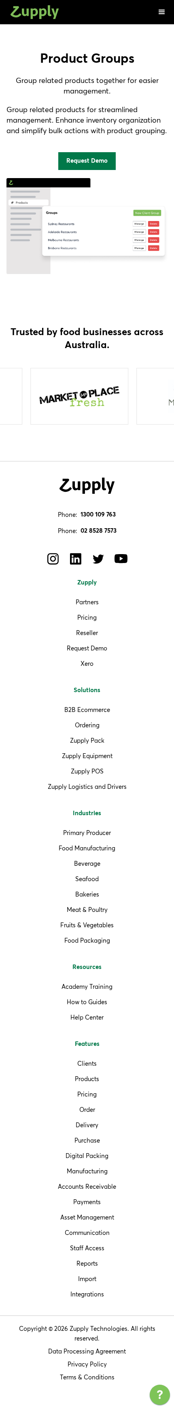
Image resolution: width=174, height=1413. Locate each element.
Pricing (87, 617)
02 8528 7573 (99, 531)
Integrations (87, 1294)
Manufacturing (87, 1171)
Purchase (87, 1140)
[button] (162, 12)
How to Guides (87, 1002)
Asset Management (87, 1217)
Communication (87, 1233)
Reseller (87, 633)
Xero (87, 663)
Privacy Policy (87, 1364)
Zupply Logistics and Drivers (87, 786)
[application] (160, 1397)
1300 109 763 (98, 515)
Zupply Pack (87, 740)
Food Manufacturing (87, 848)
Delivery (87, 1125)
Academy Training (87, 986)
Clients (87, 1063)
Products (87, 1079)
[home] (32, 12)
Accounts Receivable (87, 1186)
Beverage (87, 863)
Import (87, 1279)
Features (87, 1044)
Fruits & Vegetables (87, 925)
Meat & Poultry (87, 910)
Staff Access (87, 1248)
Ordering (87, 725)
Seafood (87, 879)
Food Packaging (87, 940)
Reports (87, 1263)
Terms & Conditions (87, 1377)
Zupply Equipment (87, 756)
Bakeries (87, 894)
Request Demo (87, 648)
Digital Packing (87, 1156)
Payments (87, 1202)
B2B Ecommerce (87, 710)
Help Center (87, 1017)
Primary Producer (87, 833)
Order (87, 1109)
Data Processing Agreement (87, 1351)
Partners (87, 602)
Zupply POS (87, 771)
